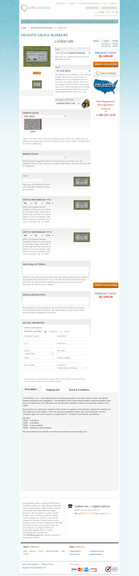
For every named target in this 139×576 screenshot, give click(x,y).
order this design (106, 64)
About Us (60, 3)
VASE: (58, 67)
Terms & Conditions (79, 390)
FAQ (104, 3)
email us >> (104, 513)
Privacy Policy (47, 564)
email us (105, 108)
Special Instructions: (34, 295)
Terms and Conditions (30, 564)
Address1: (62, 336)
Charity (72, 3)
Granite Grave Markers (42, 28)
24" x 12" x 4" (106, 43)
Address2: (61, 343)
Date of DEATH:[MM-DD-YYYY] (37, 232)
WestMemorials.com (35, 535)
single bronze (42, 21)
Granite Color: (31, 113)
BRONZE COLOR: (30, 154)
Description (31, 389)
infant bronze (84, 21)
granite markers (104, 21)
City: (26, 343)
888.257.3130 (87, 513)
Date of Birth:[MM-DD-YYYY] (37, 200)
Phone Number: (64, 358)
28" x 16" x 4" (106, 46)
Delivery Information (89, 3)
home (28, 21)
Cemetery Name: (32, 336)
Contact (114, 3)
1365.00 (115, 46)
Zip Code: (61, 351)
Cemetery (53, 332)
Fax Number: (29, 365)
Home (23, 28)
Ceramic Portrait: (64, 100)
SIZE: (57, 49)
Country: (61, 365)
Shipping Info (53, 390)
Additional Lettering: (34, 264)
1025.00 (115, 43)
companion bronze (63, 21)
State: (27, 351)
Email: (26, 358)
